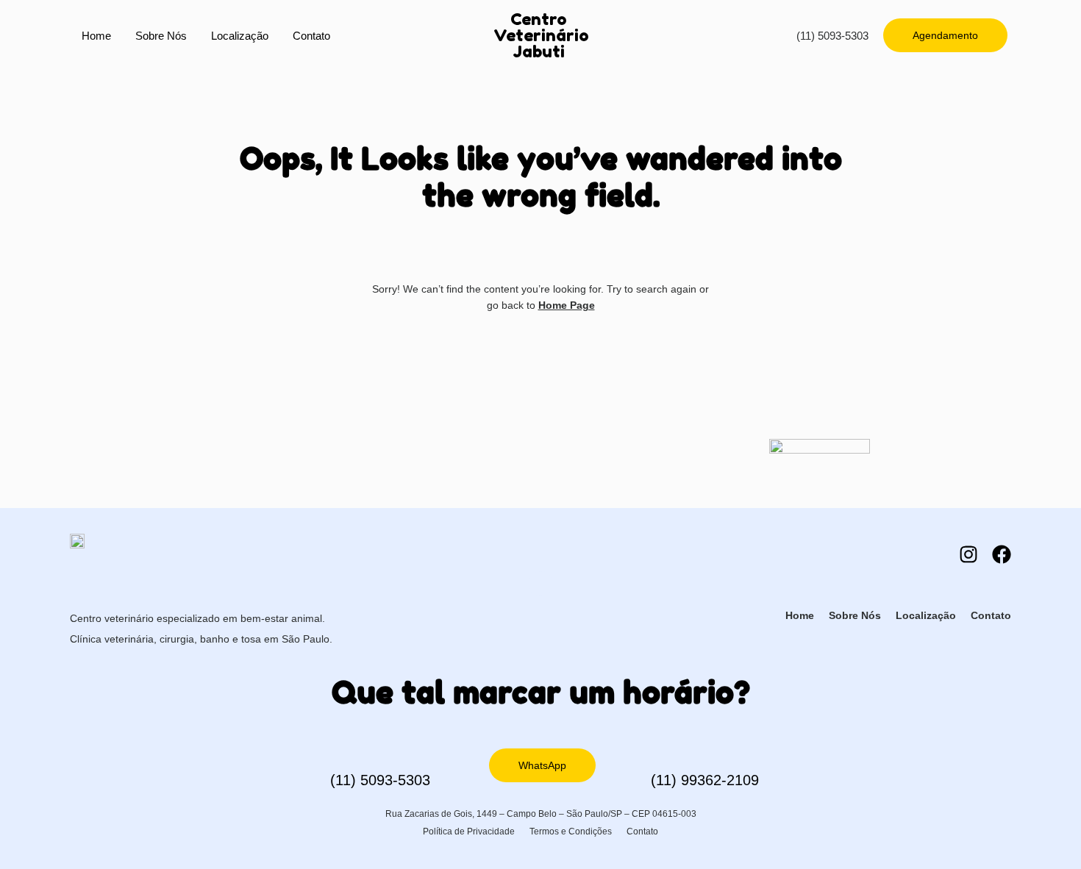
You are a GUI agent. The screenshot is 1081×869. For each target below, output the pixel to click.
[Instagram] (968, 554)
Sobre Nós (161, 35)
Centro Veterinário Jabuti (541, 35)
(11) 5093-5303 (832, 35)
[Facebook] (1001, 554)
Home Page (566, 305)
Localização (239, 35)
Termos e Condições (570, 831)
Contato (311, 35)
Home (96, 35)
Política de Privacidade (469, 831)
